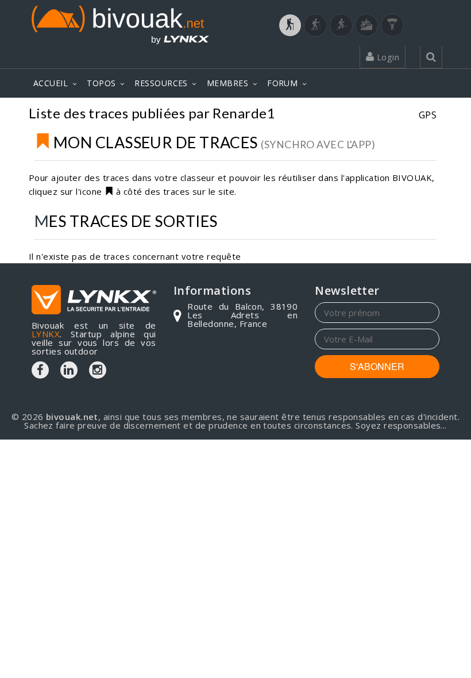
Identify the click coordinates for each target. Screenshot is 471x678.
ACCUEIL (50, 83)
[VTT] (366, 25)
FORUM (282, 83)
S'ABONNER (377, 366)
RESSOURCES (161, 83)
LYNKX (46, 334)
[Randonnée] (290, 25)
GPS (428, 114)
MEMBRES (227, 83)
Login (386, 57)
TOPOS (101, 83)
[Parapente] (392, 25)
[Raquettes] (315, 25)
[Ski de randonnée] (341, 25)
